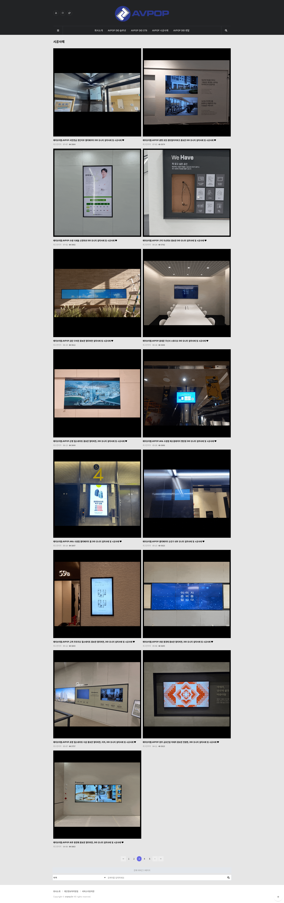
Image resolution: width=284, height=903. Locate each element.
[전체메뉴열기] (58, 30)
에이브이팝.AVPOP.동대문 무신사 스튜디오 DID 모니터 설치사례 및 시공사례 (174, 340)
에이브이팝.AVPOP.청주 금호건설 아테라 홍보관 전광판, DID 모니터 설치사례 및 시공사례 (180, 742)
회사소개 (99, 30)
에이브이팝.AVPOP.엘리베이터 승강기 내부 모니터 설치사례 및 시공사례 (172, 541)
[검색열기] (226, 30)
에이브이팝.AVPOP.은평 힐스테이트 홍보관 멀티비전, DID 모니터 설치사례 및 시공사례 (89, 441)
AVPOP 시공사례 (160, 30)
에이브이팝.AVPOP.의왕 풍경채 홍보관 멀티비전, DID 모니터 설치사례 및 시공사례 (177, 641)
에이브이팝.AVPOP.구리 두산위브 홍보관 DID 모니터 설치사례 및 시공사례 (174, 240)
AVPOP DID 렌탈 (181, 30)
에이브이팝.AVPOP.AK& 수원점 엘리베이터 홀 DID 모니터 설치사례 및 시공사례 (86, 541)
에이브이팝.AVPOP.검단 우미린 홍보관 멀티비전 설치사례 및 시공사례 (82, 340)
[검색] (228, 877)
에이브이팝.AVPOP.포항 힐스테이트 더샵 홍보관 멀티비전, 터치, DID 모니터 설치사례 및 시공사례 (93, 742)
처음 (123, 858)
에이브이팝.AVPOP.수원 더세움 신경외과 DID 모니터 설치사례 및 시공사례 (84, 240)
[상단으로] (278, 897)
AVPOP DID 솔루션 (117, 30)
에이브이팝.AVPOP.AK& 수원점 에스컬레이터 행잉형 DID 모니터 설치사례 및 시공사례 (178, 441)
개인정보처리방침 (71, 891)
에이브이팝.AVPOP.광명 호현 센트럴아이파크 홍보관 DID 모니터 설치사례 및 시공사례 (178, 140)
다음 (155, 858)
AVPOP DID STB (139, 30)
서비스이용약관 (88, 891)
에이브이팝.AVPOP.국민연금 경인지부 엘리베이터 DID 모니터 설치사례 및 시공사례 (87, 140)
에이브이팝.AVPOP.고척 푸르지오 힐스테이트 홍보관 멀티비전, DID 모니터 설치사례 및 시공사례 (93, 641)
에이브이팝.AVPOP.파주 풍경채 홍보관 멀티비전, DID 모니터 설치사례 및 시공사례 (87, 842)
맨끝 (160, 858)
